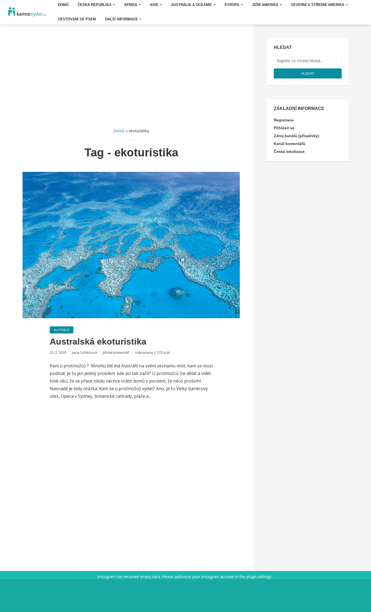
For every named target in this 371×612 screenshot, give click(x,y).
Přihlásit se (284, 128)
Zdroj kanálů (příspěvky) (296, 136)
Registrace (284, 120)
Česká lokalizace (289, 151)
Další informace (121, 19)
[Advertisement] (131, 76)
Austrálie (61, 330)
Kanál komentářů (289, 143)
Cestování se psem (77, 19)
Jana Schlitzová (84, 352)
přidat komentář (116, 352)
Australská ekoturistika (98, 341)
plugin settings (259, 576)
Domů (119, 130)
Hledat (308, 73)
